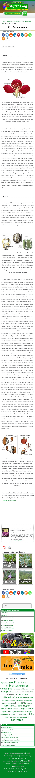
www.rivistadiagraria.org (11, 761)
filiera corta (20, 703)
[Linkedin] (14, 35)
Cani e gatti (4, 615)
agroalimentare (16, 682)
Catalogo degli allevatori (8, 735)
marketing (10, 711)
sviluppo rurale (21, 717)
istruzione (5, 708)
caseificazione (10, 694)
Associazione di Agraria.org (9, 737)
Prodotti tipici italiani (7, 628)
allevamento (30, 683)
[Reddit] (11, 35)
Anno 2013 (15, 21)
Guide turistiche (6, 732)
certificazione (21, 694)
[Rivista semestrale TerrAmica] (17, 670)
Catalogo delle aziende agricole (10, 740)
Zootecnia (4, 612)
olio (15, 711)
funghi (15, 706)
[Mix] (26, 35)
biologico (5, 691)
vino (27, 717)
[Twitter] (7, 35)
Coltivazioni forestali (7, 623)
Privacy (21, 766)
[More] (3, 38)
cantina (30, 692)
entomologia (11, 700)
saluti (14, 717)
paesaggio (28, 711)
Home (4, 21)
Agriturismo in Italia (7, 730)
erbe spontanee (28, 700)
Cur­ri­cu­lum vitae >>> (8, 500)
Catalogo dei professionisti (9, 742)
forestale (9, 705)
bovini (22, 692)
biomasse (13, 692)
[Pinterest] (18, 35)
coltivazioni (8, 697)
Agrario (4, 683)
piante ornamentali (18, 714)
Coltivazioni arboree (7, 620)
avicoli (21, 689)
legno (4, 711)
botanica (18, 692)
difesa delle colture (24, 697)
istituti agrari (24, 705)
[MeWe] (22, 35)
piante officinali (5, 714)
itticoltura (14, 709)
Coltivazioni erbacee (7, 618)
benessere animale (28, 689)
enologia (5, 700)
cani (26, 692)
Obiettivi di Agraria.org (8, 745)
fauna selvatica (11, 703)
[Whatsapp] (30, 35)
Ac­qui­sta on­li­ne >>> (17, 541)
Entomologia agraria (7, 625)
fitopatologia (29, 703)
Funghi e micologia (6, 630)
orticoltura (20, 711)
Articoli (9, 21)
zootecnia (17, 719)
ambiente (11, 685)
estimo (4, 703)
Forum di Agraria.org (7, 727)
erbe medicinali (19, 700)
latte (19, 709)
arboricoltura (16, 689)
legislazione (27, 708)
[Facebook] (3, 35)
